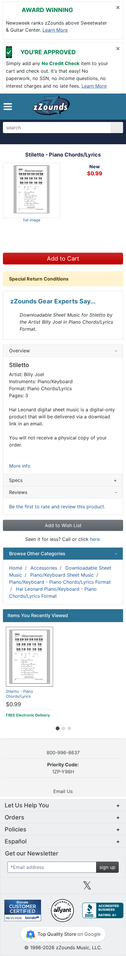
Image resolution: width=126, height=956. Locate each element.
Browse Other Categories (63, 553)
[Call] (114, 106)
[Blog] (14, 888)
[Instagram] (63, 888)
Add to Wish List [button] (63, 525)
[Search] (116, 127)
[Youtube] (111, 888)
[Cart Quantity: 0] (89, 106)
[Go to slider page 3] (69, 727)
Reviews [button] (63, 492)
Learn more (55, 30)
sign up (107, 867)
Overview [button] (63, 350)
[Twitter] (87, 888)
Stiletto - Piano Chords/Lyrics (19, 694)
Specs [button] (63, 480)
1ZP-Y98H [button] (63, 768)
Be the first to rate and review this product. (57, 507)
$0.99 (13, 704)
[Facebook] (38, 888)
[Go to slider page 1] (57, 727)
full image (31, 220)
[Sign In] (102, 106)
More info (19, 466)
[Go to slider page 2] (63, 727)
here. (95, 539)
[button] (8, 106)
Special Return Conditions (39, 279)
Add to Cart (63, 258)
